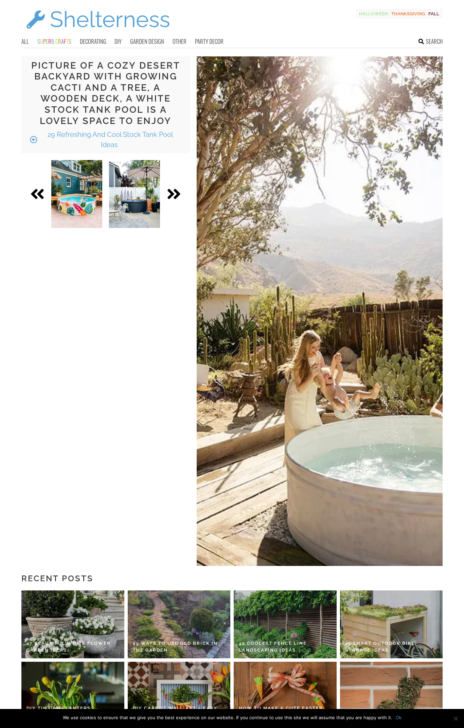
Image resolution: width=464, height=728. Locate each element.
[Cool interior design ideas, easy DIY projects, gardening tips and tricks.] (97, 33)
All (25, 41)
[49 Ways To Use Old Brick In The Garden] (179, 624)
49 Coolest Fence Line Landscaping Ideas (273, 647)
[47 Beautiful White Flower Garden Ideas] (72, 624)
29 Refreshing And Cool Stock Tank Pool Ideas (109, 139)
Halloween (373, 13)
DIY (118, 41)
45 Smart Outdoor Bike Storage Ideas (380, 647)
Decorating (93, 41)
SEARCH (434, 41)
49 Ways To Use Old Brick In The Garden (175, 647)
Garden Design (147, 41)
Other (179, 41)
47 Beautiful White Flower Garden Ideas (68, 647)
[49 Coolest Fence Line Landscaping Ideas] (285, 624)
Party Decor (209, 41)
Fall (433, 13)
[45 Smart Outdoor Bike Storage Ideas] (391, 624)
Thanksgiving (408, 13)
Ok (398, 717)
